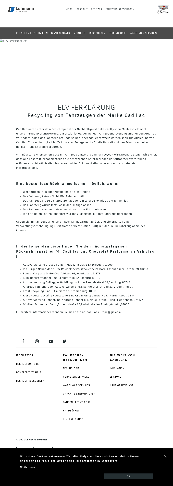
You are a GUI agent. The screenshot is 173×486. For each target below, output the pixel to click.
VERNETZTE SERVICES (76, 377)
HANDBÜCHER (71, 411)
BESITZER (96, 9)
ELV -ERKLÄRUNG (73, 419)
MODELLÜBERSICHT (77, 9)
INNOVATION (117, 368)
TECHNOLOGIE (117, 33)
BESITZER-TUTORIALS (28, 372)
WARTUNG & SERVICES (143, 33)
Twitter (65, 341)
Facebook (23, 341)
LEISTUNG (115, 377)
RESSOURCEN (97, 33)
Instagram (37, 341)
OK (128, 476)
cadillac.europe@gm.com (104, 312)
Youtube (51, 341)
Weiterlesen (28, 467)
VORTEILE (79, 33)
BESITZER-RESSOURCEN (30, 381)
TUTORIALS (63, 33)
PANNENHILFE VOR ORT (76, 402)
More (141, 9)
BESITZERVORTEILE (27, 364)
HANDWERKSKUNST (121, 385)
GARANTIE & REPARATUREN (79, 394)
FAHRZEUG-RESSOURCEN (119, 9)
